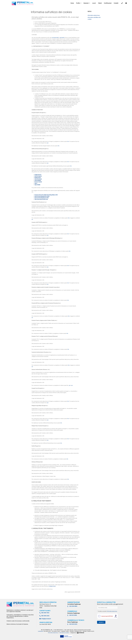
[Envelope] (126, 3)
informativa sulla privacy (112, 611)
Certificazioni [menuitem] (107, 3)
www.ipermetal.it (55, 37)
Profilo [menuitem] (78, 3)
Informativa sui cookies (64, 632)
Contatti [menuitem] (116, 3)
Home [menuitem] (72, 3)
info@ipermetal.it (52, 586)
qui (47, 142)
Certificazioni (40, 631)
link (68, 141)
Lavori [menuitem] (94, 3)
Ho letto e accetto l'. (107, 611)
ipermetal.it (62, 37)
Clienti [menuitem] (100, 3)
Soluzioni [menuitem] (86, 3)
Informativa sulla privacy (94, 15)
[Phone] (122, 3)
